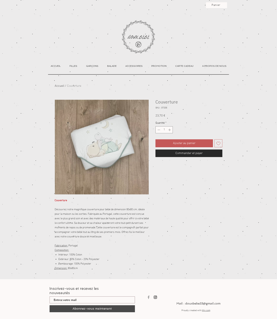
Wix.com (206, 310)
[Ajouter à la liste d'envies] (218, 143)
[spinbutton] (164, 130)
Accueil (59, 86)
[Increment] (170, 130)
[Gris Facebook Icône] (148, 297)
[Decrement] (158, 130)
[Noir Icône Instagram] (155, 297)
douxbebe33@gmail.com (202, 303)
